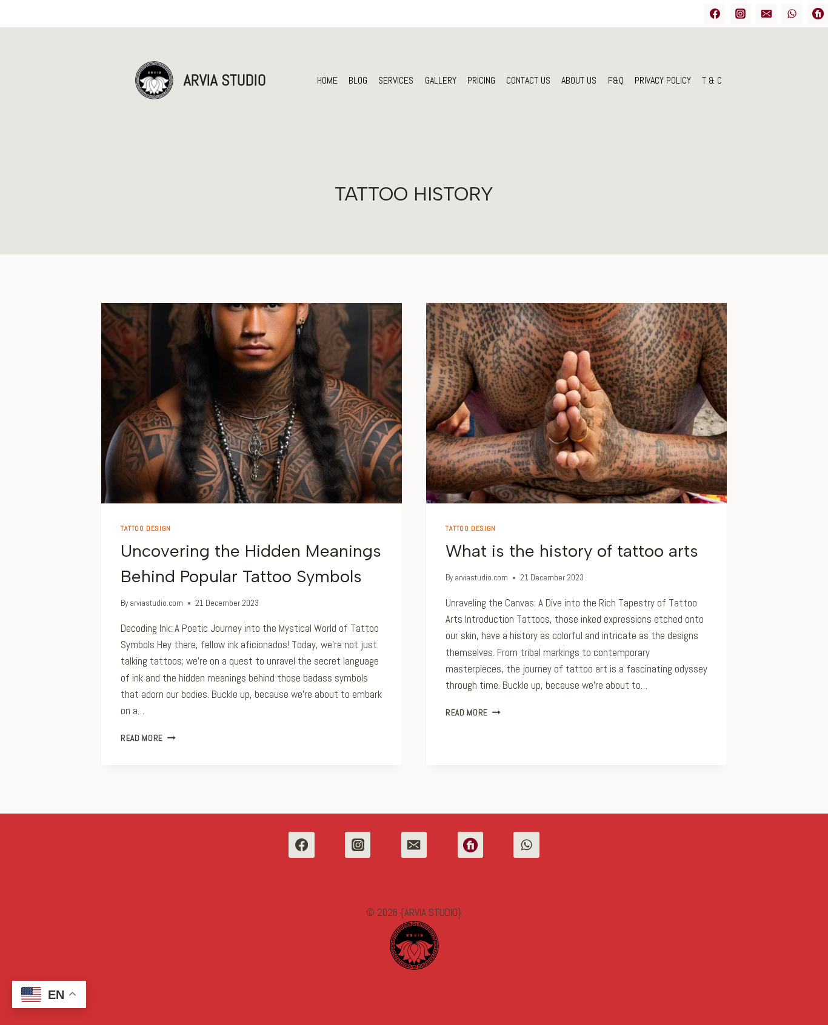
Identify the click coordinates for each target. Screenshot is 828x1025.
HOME (327, 80)
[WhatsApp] (792, 14)
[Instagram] (740, 14)
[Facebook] (714, 14)
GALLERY (440, 80)
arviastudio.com (156, 603)
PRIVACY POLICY (663, 80)
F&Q (616, 80)
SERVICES (395, 80)
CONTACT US (528, 80)
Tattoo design (146, 528)
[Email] (766, 14)
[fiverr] (817, 14)
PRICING (481, 80)
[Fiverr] (471, 845)
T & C (712, 80)
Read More (148, 738)
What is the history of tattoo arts (572, 550)
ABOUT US (578, 80)
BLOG (358, 80)
